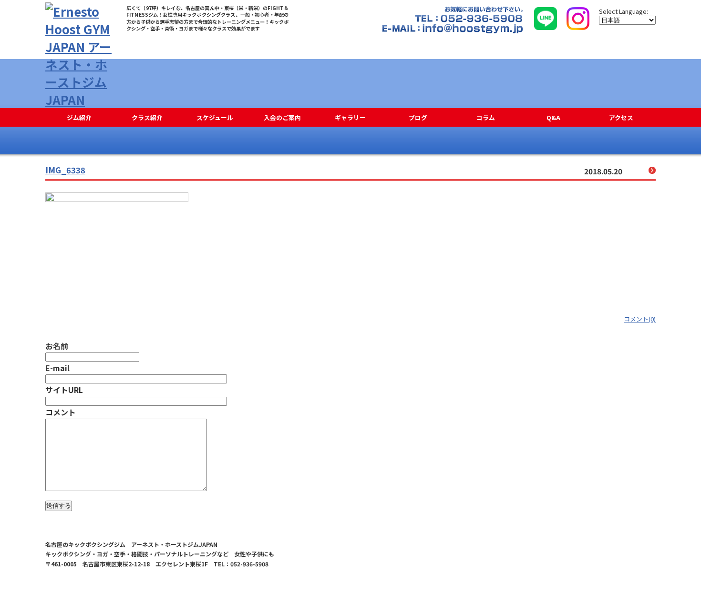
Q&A (553, 117)
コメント (60, 412)
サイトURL (64, 389)
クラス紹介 (147, 117)
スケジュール (214, 117)
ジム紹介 (79, 117)
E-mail (57, 367)
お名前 (56, 346)
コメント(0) (640, 318)
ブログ (418, 117)
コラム (485, 117)
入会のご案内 (282, 117)
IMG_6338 (65, 170)
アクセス (621, 117)
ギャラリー (350, 117)
